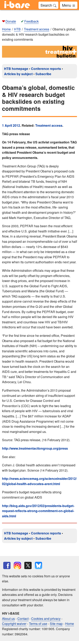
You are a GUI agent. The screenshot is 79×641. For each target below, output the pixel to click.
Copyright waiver (14, 623)
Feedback (31, 21)
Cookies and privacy (46, 618)
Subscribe (43, 74)
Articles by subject (18, 74)
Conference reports (46, 68)
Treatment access (48, 125)
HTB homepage (16, 68)
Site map (56, 623)
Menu (67, 5)
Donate (10, 21)
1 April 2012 (11, 125)
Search (47, 5)
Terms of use (38, 623)
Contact (23, 618)
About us (8, 618)
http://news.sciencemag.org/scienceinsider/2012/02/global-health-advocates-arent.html (39, 481)
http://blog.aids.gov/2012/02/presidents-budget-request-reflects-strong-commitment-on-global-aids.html (38, 510)
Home (6, 29)
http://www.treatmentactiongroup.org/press (35, 448)
